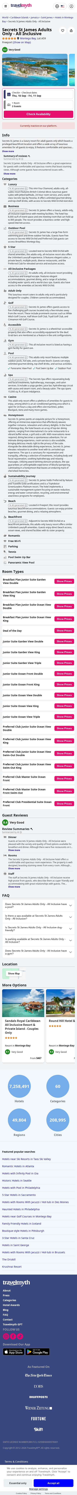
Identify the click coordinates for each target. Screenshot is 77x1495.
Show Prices (64, 581)
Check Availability (38, 114)
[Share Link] (71, 30)
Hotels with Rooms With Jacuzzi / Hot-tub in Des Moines (35, 1202)
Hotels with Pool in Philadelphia (21, 1187)
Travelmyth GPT (12, 1324)
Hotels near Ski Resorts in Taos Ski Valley (26, 1159)
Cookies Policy (21, 1493)
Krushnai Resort (11, 1266)
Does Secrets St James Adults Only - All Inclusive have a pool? (36, 905)
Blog (5, 1310)
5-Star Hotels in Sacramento (19, 1195)
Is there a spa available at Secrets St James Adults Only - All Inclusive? (33, 917)
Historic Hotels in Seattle (17, 1180)
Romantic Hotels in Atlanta (18, 1166)
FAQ (5, 1314)
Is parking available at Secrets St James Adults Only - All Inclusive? (35, 940)
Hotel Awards (11, 1305)
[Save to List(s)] (62, 30)
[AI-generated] (26, 189)
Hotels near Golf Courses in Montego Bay (26, 1216)
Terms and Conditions (53, 1493)
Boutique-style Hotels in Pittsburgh (23, 1230)
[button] (38, 104)
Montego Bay (28, 38)
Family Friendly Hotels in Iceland (21, 1223)
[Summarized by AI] (22, 159)
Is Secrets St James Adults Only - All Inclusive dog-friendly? (33, 929)
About (7, 1290)
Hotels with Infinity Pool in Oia (20, 1173)
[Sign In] (71, 6)
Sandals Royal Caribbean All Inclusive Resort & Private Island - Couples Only (22, 1027)
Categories (9, 1300)
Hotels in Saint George (15, 1245)
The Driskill (9, 1259)
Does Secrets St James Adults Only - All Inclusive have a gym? (36, 952)
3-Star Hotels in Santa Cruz (18, 1238)
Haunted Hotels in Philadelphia (21, 1209)
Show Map (14, 973)
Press (6, 1295)
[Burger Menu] (5, 6)
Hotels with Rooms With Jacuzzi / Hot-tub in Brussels (33, 1252)
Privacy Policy (36, 1493)
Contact (8, 1319)
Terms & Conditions (16, 1461)
